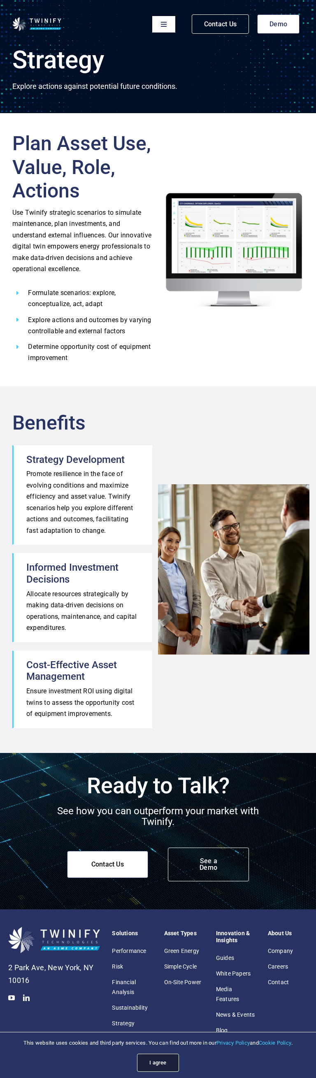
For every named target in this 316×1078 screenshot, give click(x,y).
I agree (157, 1062)
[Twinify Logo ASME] (36, 19)
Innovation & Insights (233, 936)
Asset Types (180, 933)
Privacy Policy (233, 1043)
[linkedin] (26, 997)
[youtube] (11, 997)
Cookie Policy (275, 1043)
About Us (280, 933)
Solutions (125, 933)
